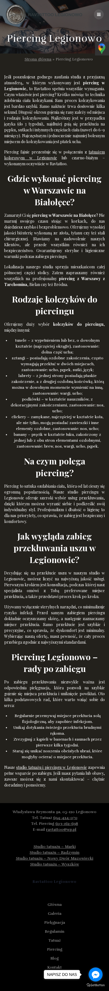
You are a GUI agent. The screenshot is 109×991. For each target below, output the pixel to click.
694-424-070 (65, 817)
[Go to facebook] (96, 974)
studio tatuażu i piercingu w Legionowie (51, 767)
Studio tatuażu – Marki (55, 846)
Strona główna (38, 59)
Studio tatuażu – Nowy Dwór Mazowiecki (54, 858)
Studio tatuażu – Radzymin (54, 852)
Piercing (54, 949)
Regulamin (54, 931)
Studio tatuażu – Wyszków (54, 864)
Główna (55, 904)
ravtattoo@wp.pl (61, 829)
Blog (54, 958)
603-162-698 (66, 823)
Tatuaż (54, 940)
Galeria (54, 913)
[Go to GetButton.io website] (96, 985)
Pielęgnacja (54, 922)
